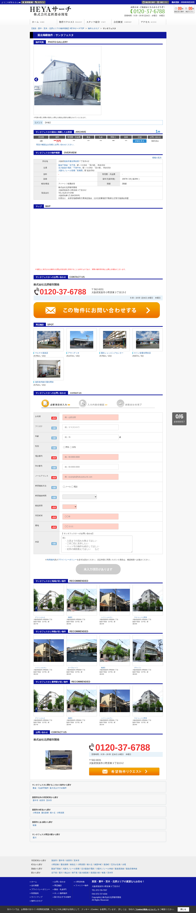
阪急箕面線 (119, 869)
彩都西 (80, 170)
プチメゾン (137, 667)
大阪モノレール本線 (104, 869)
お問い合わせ (59, 882)
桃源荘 (70, 617)
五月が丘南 (115, 864)
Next (99, 79)
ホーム (34, 882)
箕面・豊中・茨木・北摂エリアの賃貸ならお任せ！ (118, 881)
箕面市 (67, 161)
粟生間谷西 (74, 161)
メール (68, 487)
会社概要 (35, 885)
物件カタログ (36, 901)
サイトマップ (36, 897)
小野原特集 (80, 882)
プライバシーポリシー (67, 560)
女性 (74, 447)
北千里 (72, 165)
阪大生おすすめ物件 (58, 788)
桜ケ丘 (53, 813)
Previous (36, 79)
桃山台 (67, 873)
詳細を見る (139, 141)
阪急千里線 (63, 165)
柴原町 (106, 864)
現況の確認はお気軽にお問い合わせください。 (55, 144)
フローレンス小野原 (140, 617)
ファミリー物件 (81, 885)
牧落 (34, 825)
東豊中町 (98, 864)
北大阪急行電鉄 (64, 168)
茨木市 (49, 800)
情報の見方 (157, 158)
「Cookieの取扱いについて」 (145, 909)
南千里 (74, 873)
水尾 (124, 864)
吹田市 (42, 800)
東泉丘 (73, 864)
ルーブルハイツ (73, 667)
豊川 (34, 838)
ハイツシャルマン (106, 617)
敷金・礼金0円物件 (41, 788)
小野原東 (36, 813)
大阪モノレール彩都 (66, 170)
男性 (67, 447)
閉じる (183, 909)
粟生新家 (45, 813)
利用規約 (50, 560)
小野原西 (60, 813)
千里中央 (77, 168)
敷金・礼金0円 (60, 889)
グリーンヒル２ (40, 617)
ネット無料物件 (60, 893)
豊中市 (35, 800)
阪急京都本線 (131, 869)
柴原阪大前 (95, 873)
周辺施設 (58, 885)
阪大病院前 (84, 873)
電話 (75, 487)
